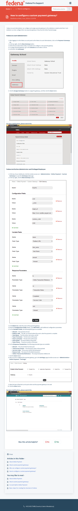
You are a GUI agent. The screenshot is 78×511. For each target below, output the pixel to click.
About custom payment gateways (19, 465)
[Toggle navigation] (70, 3)
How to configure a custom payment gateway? (22, 471)
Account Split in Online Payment (18, 485)
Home (8, 9)
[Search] (69, 9)
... (13, 9)
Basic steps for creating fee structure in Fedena (23, 488)
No (48, 442)
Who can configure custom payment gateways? (22, 468)
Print (11, 454)
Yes (58, 442)
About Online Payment (15, 462)
